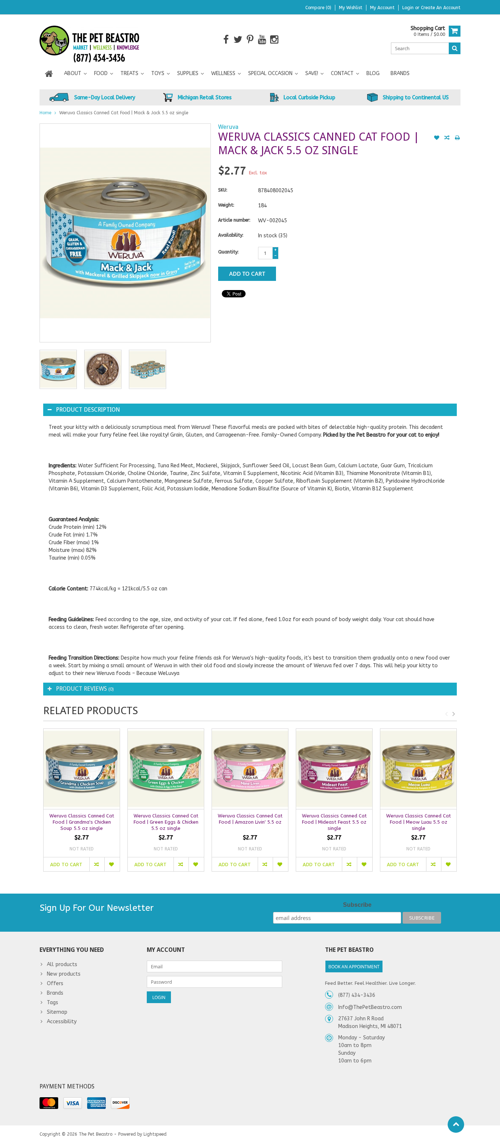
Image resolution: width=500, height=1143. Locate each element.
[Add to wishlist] (436, 138)
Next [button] (453, 713)
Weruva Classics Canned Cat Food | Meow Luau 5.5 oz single (418, 822)
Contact (342, 73)
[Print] (457, 138)
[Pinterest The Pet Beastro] (250, 40)
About (72, 73)
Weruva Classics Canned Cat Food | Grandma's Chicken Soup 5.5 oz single (81, 822)
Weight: (226, 205)
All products (62, 964)
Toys (157, 73)
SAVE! (311, 73)
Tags (52, 1002)
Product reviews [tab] (85, 688)
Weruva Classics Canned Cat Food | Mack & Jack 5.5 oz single (123, 112)
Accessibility (62, 1021)
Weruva (228, 126)
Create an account (440, 7)
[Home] (49, 74)
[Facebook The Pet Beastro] (226, 40)
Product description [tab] (88, 409)
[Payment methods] (49, 1103)
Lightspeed (155, 1134)
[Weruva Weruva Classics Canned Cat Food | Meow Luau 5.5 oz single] (418, 769)
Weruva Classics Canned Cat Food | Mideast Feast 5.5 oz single (334, 822)
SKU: (222, 190)
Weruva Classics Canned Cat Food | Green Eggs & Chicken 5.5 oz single (166, 822)
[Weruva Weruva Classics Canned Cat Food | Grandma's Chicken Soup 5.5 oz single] (82, 769)
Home (45, 112)
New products (64, 974)
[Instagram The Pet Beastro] (274, 40)
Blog (373, 73)
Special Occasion (270, 73)
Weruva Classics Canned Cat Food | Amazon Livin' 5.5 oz (250, 819)
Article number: (234, 220)
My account (382, 7)
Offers (55, 983)
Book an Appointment (354, 967)
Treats (129, 73)
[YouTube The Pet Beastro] (262, 40)
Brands (400, 73)
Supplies (187, 73)
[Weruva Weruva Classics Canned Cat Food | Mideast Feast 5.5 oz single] (334, 769)
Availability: (230, 235)
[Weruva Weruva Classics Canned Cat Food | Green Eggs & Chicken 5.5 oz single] (166, 769)
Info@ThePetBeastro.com (370, 1007)
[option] (58, 369)
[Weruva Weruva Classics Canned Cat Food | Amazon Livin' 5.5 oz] (250, 769)
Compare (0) (318, 7)
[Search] (454, 48)
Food (101, 73)
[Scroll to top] (456, 1124)
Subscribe (357, 905)
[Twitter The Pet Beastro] (238, 40)
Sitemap (57, 1012)
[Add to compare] (447, 138)
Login (408, 7)
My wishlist (350, 7)
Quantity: (228, 252)
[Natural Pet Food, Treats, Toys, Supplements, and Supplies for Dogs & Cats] (89, 39)
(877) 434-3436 (356, 995)
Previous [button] (446, 713)
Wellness (223, 73)
